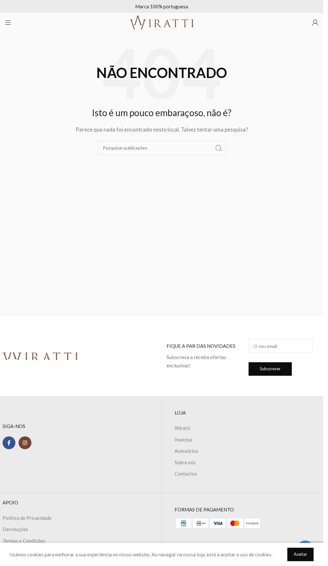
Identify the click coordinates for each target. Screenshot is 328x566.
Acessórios (186, 451)
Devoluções (15, 529)
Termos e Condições (24, 541)
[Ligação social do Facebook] (9, 442)
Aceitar (300, 554)
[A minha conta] (315, 22)
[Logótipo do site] (162, 22)
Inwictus (184, 439)
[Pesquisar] (218, 148)
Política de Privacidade (27, 518)
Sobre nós (185, 462)
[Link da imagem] (40, 355)
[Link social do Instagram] (25, 442)
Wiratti (182, 428)
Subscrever (270, 368)
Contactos (186, 473)
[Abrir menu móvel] (8, 22)
